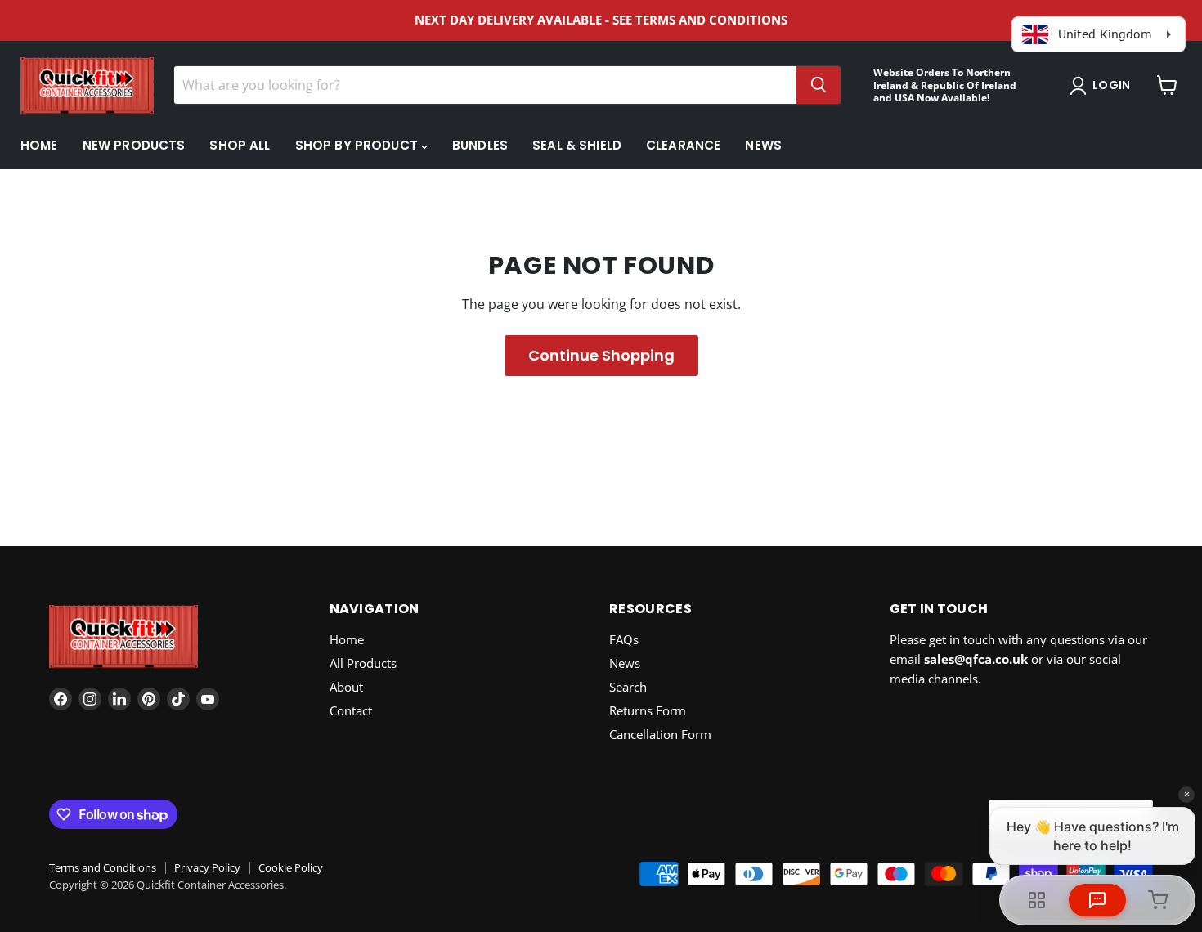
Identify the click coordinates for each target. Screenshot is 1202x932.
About (346, 687)
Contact (351, 710)
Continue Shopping (601, 355)
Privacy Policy (207, 867)
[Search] (818, 85)
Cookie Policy (290, 867)
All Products (363, 663)
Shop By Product (358, 145)
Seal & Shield (576, 145)
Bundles (480, 145)
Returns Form (647, 710)
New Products (134, 145)
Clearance (683, 145)
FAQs (624, 639)
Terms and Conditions (102, 867)
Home (39, 145)
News (763, 145)
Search (628, 687)
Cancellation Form (660, 734)
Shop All (239, 145)
